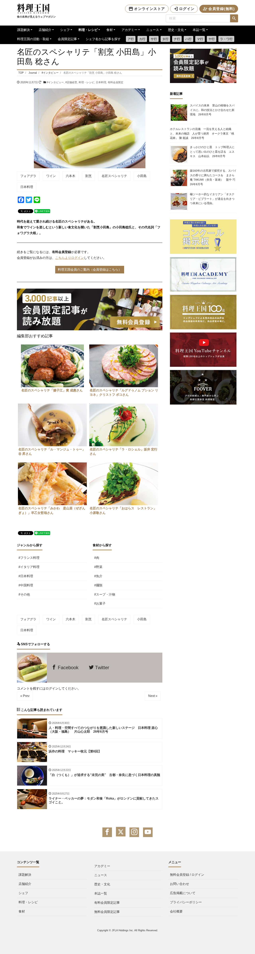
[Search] (234, 18)
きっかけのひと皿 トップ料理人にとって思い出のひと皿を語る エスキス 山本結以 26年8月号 (212, 151)
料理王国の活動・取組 (33, 39)
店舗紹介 (45, 30)
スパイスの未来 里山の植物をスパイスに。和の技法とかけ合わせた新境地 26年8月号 (212, 110)
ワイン (51, 176)
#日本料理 (26, 576)
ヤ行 (211, 39)
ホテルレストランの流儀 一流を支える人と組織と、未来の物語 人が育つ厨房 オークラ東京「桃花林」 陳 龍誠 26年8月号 (202, 133)
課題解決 (23, 30)
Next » (152, 696)
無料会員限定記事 (107, 911)
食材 (109, 30)
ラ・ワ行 (226, 39)
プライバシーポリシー (186, 902)
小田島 (142, 176)
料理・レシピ (88, 30)
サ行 (154, 39)
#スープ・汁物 (104, 594)
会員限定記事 (67, 39)
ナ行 (177, 39)
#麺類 (98, 585)
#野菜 (98, 567)
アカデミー (129, 30)
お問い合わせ (179, 884)
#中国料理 (26, 585)
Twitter (101, 667)
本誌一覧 (199, 30)
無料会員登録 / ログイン (187, 874)
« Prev (24, 696)
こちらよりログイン (69, 257)
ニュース (152, 30)
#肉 (96, 557)
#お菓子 (100, 603)
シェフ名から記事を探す (103, 39)
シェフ (65, 30)
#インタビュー (55, 82)
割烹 (88, 176)
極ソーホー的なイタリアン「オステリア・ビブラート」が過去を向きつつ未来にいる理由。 (212, 199)
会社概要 (176, 911)
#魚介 (98, 576)
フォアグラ (28, 176)
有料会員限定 (115, 82)
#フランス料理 (29, 557)
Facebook (67, 667)
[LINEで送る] (42, 211)
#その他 (24, 594)
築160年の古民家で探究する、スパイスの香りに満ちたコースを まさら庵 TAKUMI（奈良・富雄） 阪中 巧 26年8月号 (214, 177)
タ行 (165, 39)
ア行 (131, 39)
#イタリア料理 (29, 567)
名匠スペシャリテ (114, 176)
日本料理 (101, 82)
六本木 (70, 176)
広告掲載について (182, 893)
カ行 (142, 39)
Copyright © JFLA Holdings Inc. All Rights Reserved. (127, 930)
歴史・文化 (176, 30)
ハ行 (188, 39)
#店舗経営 (71, 82)
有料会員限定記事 (107, 902)
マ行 (200, 39)
